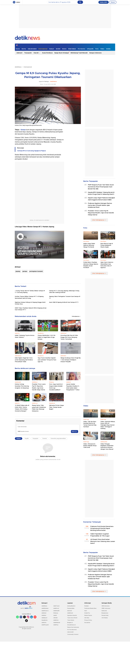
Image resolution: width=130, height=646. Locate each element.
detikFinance (45, 610)
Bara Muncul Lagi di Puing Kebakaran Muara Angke (106, 245)
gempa (24, 271)
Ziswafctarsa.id (71, 624)
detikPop (55, 624)
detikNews (18, 67)
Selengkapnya (76, 316)
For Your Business (72, 629)
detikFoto (56, 620)
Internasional (42, 49)
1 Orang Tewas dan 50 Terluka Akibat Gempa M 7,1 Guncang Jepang (30, 291)
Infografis (90, 49)
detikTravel (56, 606)
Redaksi (86, 606)
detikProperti (45, 624)
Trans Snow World (72, 617)
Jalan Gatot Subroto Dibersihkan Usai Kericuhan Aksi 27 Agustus (106, 264)
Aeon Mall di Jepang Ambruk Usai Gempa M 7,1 (64, 302)
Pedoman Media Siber (90, 608)
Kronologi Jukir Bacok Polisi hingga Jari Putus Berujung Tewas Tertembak (69, 337)
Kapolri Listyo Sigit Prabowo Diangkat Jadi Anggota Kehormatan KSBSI (101, 199)
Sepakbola (44, 620)
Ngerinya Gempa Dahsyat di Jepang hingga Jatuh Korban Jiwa (30, 303)
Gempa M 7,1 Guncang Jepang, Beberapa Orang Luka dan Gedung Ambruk (64, 291)
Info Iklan (86, 617)
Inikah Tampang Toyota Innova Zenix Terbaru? (24, 336)
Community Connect (72, 634)
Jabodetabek (32, 49)
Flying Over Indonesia (73, 627)
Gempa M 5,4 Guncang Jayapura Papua (31, 151)
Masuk (113, 2)
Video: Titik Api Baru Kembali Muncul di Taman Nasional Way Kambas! (89, 424)
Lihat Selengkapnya (98, 220)
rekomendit (70, 632)
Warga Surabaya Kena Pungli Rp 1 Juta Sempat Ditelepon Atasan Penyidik (71, 359)
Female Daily (105, 615)
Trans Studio (70, 620)
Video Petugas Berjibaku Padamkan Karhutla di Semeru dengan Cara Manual (106, 446)
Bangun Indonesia (95, 53)
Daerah (36, 53)
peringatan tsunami (36, 271)
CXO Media (105, 617)
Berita (24, 49)
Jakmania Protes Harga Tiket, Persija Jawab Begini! (56, 407)
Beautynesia (105, 613)
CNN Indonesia (105, 606)
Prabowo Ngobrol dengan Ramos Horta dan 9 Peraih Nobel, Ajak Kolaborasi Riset (100, 205)
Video (102, 49)
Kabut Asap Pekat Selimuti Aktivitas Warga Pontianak (89, 245)
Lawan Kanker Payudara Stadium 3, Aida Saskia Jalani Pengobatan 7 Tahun (72, 386)
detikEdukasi (45, 608)
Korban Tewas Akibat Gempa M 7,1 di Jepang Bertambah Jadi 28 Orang (29, 297)
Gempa (23, 129)
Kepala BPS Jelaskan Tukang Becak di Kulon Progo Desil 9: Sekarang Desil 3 (101, 193)
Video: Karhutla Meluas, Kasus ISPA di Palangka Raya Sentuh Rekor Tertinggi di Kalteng (107, 425)
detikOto (44, 622)
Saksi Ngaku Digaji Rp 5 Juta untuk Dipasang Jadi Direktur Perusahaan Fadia (24, 359)
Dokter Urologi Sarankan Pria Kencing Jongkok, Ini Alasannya (22, 386)
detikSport (44, 617)
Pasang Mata (70, 608)
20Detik (55, 617)
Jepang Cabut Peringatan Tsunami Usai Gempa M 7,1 (64, 297)
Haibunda (104, 610)
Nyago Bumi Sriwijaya (61, 53)
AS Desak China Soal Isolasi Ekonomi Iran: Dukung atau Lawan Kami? (102, 541)
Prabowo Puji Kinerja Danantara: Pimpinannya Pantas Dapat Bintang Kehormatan (102, 528)
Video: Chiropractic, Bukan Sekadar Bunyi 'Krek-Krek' (90, 445)
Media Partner (88, 615)
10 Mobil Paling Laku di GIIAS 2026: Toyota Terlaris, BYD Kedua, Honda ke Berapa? (22, 408)
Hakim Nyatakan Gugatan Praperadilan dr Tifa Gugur (100, 535)
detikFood (56, 608)
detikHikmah (56, 622)
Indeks (108, 49)
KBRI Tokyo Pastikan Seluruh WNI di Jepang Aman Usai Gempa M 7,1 (30, 308)
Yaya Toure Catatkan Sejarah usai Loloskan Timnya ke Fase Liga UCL (47, 359)
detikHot (44, 615)
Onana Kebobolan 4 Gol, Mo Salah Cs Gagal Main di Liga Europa (46, 337)
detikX (58, 49)
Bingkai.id (70, 622)
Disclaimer (87, 622)
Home (18, 49)
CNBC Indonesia (106, 608)
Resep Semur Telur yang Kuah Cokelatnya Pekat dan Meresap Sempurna (39, 408)
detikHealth (56, 610)
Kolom (64, 49)
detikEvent (70, 613)
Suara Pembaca (47, 53)
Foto (96, 49)
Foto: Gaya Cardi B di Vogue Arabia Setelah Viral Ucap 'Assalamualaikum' (56, 386)
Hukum (51, 49)
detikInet (44, 613)
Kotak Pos (87, 613)
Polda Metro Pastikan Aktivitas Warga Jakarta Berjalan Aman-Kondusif (90, 264)
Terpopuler (28, 53)
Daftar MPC (103, 2)
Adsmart (19, 53)
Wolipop (55, 613)
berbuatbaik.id (71, 606)
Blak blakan (72, 49)
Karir (85, 610)
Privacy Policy (88, 620)
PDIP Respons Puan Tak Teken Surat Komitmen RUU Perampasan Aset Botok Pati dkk (101, 187)
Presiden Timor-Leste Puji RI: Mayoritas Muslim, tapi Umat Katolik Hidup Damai (38, 386)
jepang (18, 271)
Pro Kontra (81, 49)
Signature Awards (72, 615)
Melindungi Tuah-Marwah (79, 53)
